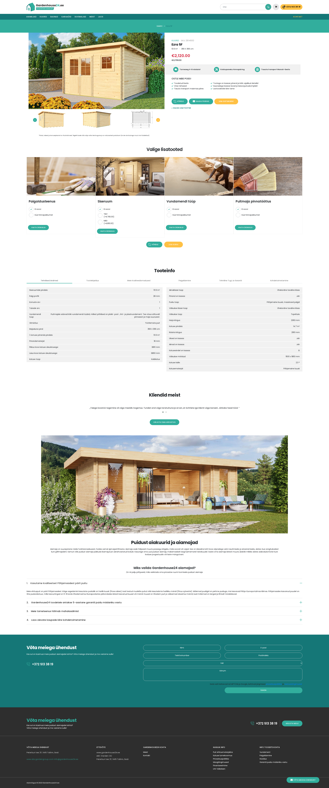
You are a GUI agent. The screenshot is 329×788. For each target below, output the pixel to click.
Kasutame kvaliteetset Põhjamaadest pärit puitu (57, 583)
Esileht (159, 26)
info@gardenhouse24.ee (66, 759)
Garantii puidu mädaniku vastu (273, 762)
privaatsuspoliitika (274, 684)
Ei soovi (38, 209)
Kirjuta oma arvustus (164, 422)
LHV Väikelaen (219, 769)
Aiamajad (31, 16)
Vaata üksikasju (38, 227)
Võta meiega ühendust (304, 780)
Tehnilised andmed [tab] (49, 280)
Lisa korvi (173, 244)
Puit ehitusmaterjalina (223, 752)
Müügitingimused (221, 762)
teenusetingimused (293, 684)
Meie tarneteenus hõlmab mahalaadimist (53, 611)
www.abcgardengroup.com (40, 759)
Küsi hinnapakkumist (44, 215)
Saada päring (202, 101)
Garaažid (66, 16)
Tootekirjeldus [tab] (92, 280)
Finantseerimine (220, 765)
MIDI (109, 222)
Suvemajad (80, 16)
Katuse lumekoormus (222, 755)
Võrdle (180, 101)
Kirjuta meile (292, 723)
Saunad (54, 16)
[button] (162, 412)
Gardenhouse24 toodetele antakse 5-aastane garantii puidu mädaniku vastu (74, 602)
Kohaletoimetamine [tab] (279, 280)
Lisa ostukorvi (226, 101)
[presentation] (35, 120)
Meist (92, 16)
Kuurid (43, 16)
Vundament (265, 752)
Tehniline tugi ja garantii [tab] (230, 280)
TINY (109, 215)
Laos (100, 16)
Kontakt (298, 16)
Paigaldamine (266, 755)
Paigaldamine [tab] (185, 280)
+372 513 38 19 (292, 7)
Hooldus (263, 759)
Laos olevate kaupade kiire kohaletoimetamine (56, 620)
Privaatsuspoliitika (221, 759)
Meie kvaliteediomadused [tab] (138, 280)
